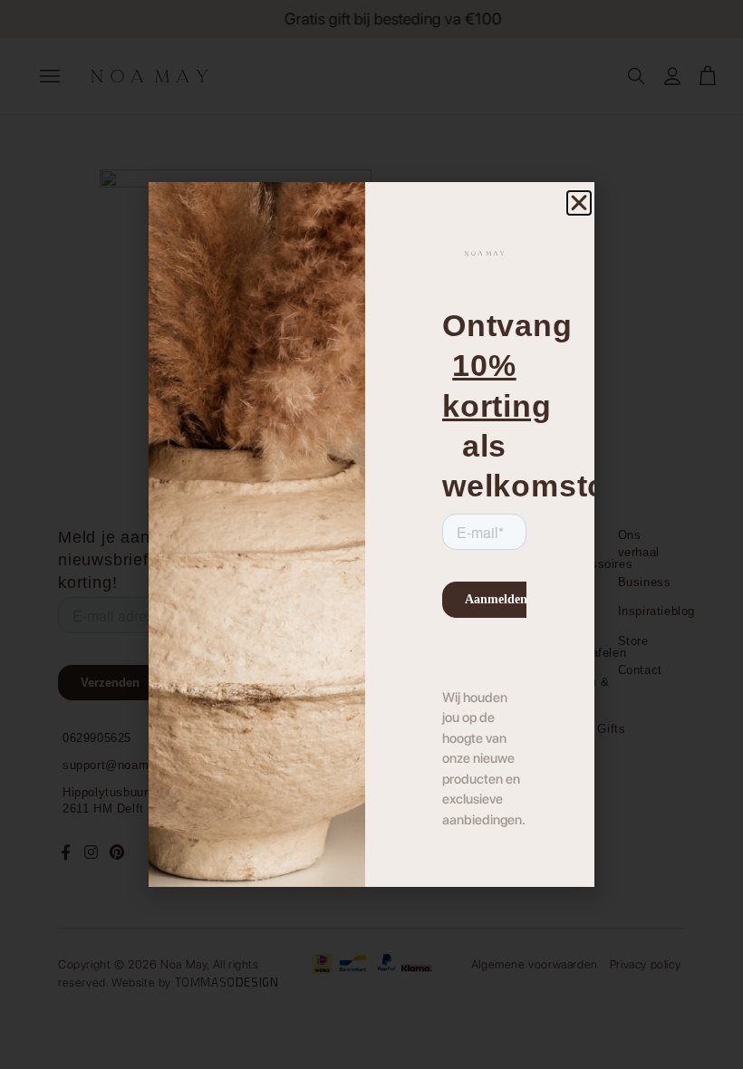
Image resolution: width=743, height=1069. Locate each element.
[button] (579, 203)
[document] (371, 534)
